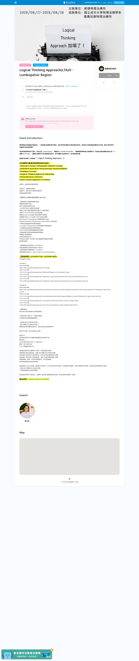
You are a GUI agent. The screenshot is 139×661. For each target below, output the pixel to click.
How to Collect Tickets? (34, 127)
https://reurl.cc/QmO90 (39, 379)
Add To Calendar (72, 86)
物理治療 (30, 97)
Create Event (119, 3)
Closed (109, 75)
